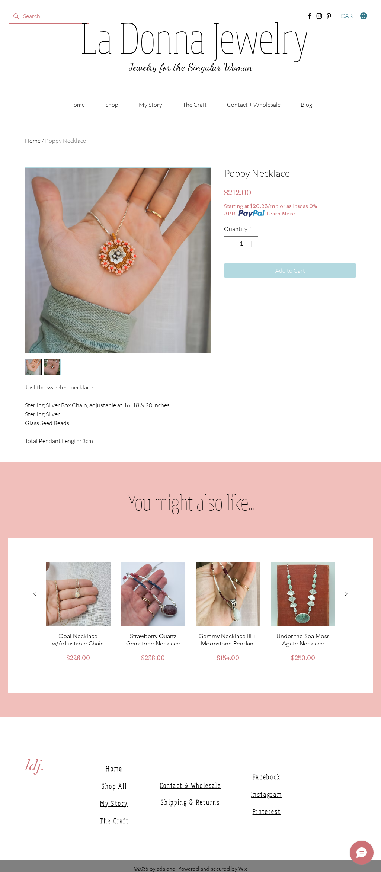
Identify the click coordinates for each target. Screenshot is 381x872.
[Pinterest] (329, 16)
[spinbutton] (241, 244)
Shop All (114, 786)
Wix (242, 868)
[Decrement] (230, 244)
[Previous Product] (35, 593)
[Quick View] (78, 594)
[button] (353, 16)
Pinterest (267, 811)
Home (33, 140)
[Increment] (252, 244)
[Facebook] (309, 16)
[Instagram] (319, 16)
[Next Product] (346, 593)
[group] (190, 615)
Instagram (266, 794)
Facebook (267, 777)
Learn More (280, 213)
